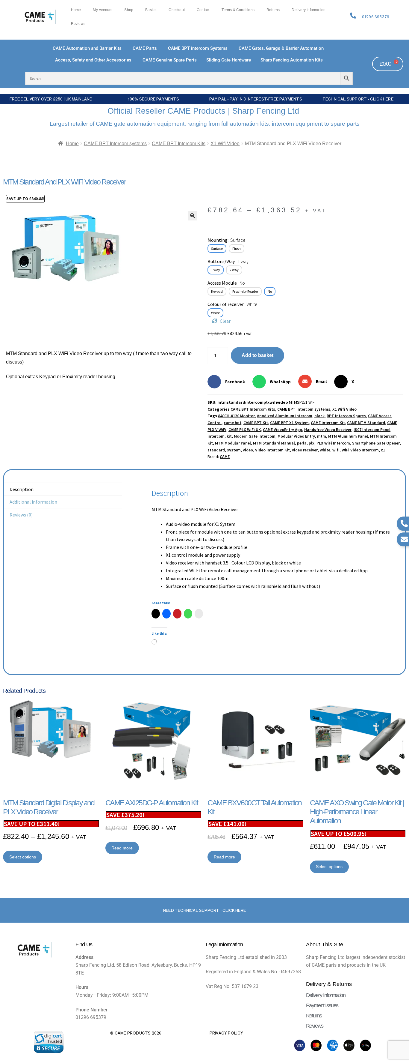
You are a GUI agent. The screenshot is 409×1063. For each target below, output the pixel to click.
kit (229, 436)
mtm (321, 436)
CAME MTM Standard (366, 422)
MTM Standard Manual (274, 443)
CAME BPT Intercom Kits (178, 143)
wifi (336, 450)
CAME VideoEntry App (282, 429)
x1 (383, 450)
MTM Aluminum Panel (348, 436)
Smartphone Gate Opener (376, 443)
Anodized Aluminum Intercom (284, 415)
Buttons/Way (228, 261)
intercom (216, 436)
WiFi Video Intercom (360, 450)
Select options (22, 857)
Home (76, 10)
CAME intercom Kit (328, 422)
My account (102, 10)
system (234, 450)
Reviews (78, 23)
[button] (192, 215)
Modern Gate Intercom (254, 436)
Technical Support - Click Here (357, 99)
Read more (122, 848)
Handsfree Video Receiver (328, 429)
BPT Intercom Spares (346, 415)
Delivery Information (308, 10)
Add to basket (257, 355)
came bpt (232, 422)
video (248, 450)
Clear (225, 321)
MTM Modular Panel (233, 443)
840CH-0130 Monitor (236, 415)
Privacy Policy (226, 1033)
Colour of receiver (232, 304)
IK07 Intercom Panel (372, 429)
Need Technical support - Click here (204, 910)
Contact (203, 10)
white (325, 450)
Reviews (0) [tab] (21, 515)
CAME (225, 456)
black (319, 415)
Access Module (226, 283)
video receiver (305, 450)
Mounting (226, 240)
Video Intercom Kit (272, 450)
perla (302, 443)
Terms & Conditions (238, 10)
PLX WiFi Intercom (333, 443)
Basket (151, 10)
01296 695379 (375, 16)
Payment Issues (322, 1005)
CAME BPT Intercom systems (115, 143)
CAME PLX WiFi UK (244, 429)
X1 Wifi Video (225, 143)
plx (311, 443)
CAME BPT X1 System (289, 422)
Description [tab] (22, 489)
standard (216, 450)
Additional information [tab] (33, 502)
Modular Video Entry (296, 436)
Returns (273, 10)
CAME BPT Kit (255, 422)
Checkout (177, 10)
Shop (128, 10)
